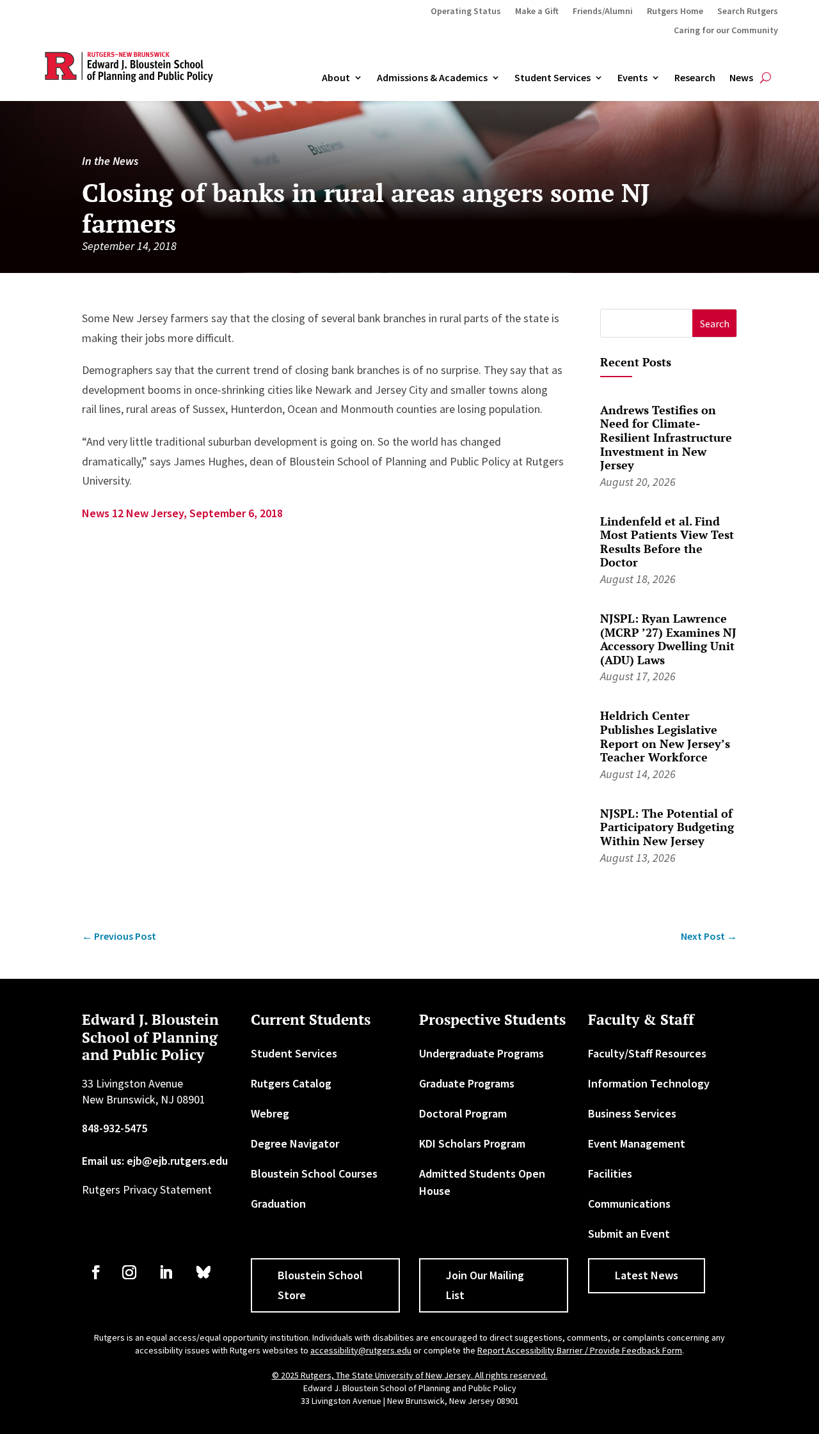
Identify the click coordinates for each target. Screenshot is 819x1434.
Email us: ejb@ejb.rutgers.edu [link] (155, 1160)
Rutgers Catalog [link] (291, 1083)
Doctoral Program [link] (463, 1113)
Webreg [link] (270, 1113)
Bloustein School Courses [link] (314, 1173)
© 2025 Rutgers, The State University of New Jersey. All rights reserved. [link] (410, 1375)
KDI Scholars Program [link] (472, 1143)
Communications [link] (629, 1203)
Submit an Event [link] (629, 1233)
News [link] (741, 78)
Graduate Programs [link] (466, 1083)
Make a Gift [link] (537, 11)
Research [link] (694, 78)
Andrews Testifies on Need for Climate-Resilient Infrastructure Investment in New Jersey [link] (666, 437)
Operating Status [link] (466, 11)
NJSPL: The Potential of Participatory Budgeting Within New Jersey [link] (667, 827)
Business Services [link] (632, 1113)
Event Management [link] (636, 1143)
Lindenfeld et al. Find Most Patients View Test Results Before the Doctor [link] (667, 541)
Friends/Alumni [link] (603, 11)
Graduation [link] (278, 1203)
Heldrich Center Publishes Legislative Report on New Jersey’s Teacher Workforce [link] (665, 736)
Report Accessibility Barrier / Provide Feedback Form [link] (579, 1350)
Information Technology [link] (649, 1083)
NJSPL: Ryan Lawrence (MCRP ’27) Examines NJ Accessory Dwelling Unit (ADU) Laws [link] (668, 639)
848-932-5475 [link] (114, 1128)
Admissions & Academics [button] (432, 78)
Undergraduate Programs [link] (481, 1053)
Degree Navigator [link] (295, 1143)
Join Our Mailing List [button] (485, 1285)
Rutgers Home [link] (675, 11)
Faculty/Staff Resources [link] (647, 1053)
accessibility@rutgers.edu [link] (360, 1350)
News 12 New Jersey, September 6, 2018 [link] (182, 513)
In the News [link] (110, 160)
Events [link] (632, 78)
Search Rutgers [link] (747, 11)
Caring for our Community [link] (726, 31)
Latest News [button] (646, 1275)
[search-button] (765, 78)
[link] (119, 936)
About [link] (336, 78)
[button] (714, 323)
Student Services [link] (552, 78)
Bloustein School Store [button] (320, 1285)
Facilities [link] (610, 1173)
